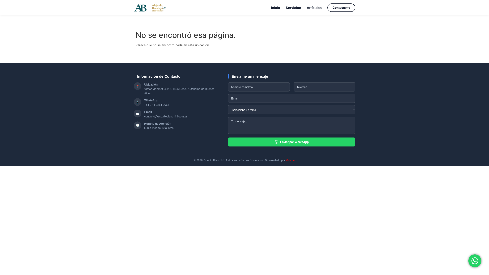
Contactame (341, 7)
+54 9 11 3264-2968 (156, 105)
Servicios (293, 7)
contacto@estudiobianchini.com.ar (165, 116)
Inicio (275, 7)
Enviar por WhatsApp (294, 142)
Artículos (314, 7)
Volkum (290, 160)
